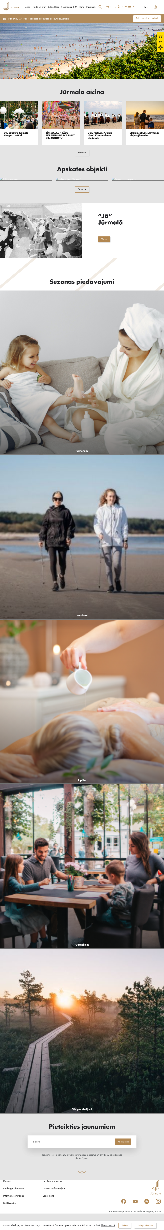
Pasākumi (90, 7)
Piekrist (125, 1225)
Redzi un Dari (39, 7)
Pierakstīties (123, 1142)
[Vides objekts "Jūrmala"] (82, 179)
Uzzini (28, 7)
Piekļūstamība (9, 1203)
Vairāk (104, 239)
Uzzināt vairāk (108, 1225)
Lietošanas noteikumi (53, 1181)
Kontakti (7, 1181)
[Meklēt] (100, 7)
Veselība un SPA (69, 7)
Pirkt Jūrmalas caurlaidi (147, 18)
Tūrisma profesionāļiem (54, 1188)
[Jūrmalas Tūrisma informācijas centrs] (11, 7)
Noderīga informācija (13, 1188)
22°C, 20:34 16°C (123, 6)
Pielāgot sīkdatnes (145, 1225)
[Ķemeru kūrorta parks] (138, 179)
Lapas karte (48, 1196)
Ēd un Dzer (53, 7)
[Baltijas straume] (26, 179)
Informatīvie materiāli (13, 1196)
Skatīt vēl (82, 152)
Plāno (81, 7)
